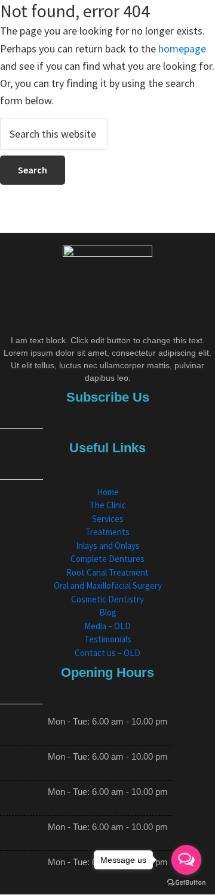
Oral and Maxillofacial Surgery (108, 585)
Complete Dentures (107, 558)
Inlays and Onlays (108, 545)
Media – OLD (107, 626)
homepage (182, 48)
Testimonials (107, 639)
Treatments (107, 531)
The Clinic (108, 505)
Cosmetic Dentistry (107, 599)
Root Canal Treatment (107, 572)
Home (108, 492)
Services (108, 518)
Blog (107, 612)
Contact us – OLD (107, 652)
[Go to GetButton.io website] (186, 883)
